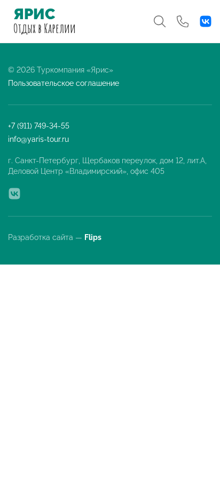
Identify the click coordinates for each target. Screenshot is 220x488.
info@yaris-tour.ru (38, 139)
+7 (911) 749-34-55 (38, 126)
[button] (160, 21)
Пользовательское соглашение (63, 83)
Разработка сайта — (55, 237)
